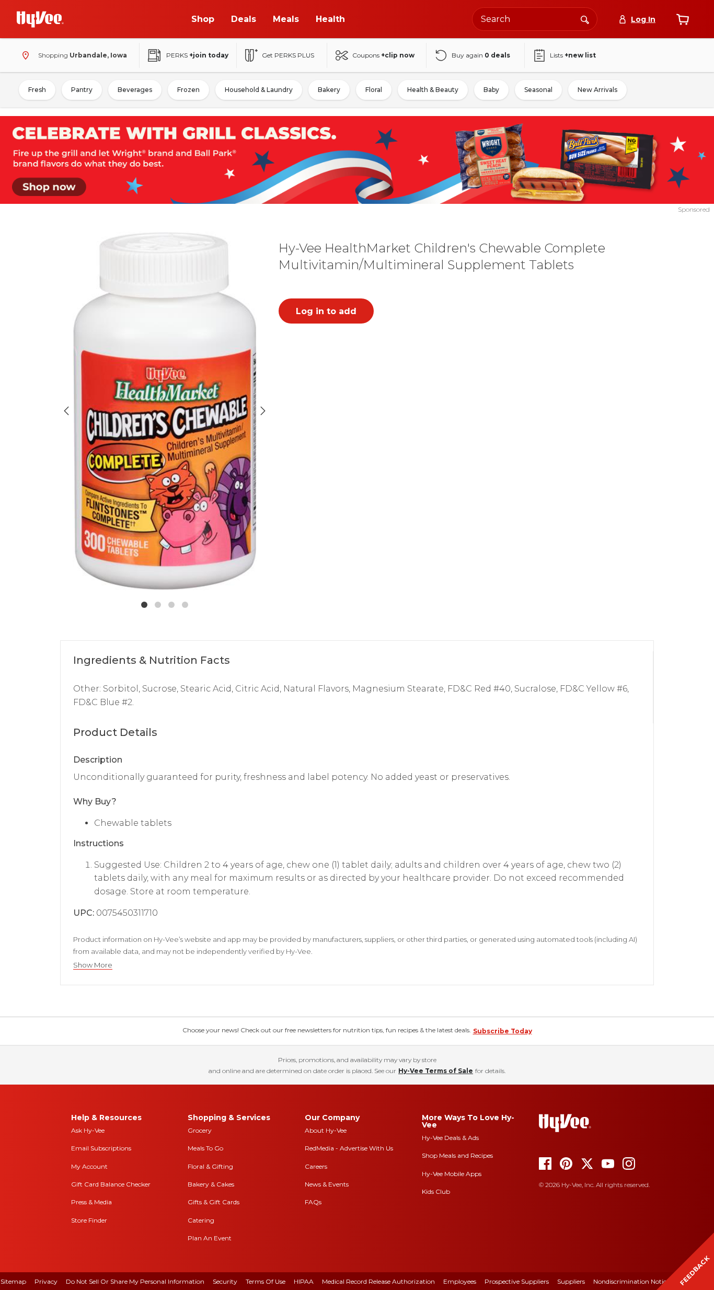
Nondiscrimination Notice (631, 1281)
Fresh (37, 90)
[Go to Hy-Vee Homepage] (40, 19)
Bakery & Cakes (211, 1184)
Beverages (135, 90)
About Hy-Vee (326, 1130)
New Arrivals (597, 90)
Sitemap (13, 1281)
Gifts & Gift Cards (213, 1202)
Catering (201, 1220)
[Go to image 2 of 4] (158, 604)
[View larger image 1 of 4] (165, 411)
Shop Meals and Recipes (457, 1155)
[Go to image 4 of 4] (185, 604)
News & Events (327, 1184)
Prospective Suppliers (517, 1281)
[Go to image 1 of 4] (144, 604)
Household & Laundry (259, 90)
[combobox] (534, 19)
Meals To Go (205, 1148)
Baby (491, 90)
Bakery (329, 90)
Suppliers (571, 1281)
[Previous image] (66, 411)
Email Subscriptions (101, 1148)
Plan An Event (210, 1238)
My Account (89, 1166)
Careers (316, 1166)
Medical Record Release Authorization (378, 1281)
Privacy (45, 1281)
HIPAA (304, 1281)
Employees (459, 1281)
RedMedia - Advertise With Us (349, 1148)
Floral (373, 90)
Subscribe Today (502, 1031)
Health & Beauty (432, 90)
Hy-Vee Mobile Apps (451, 1174)
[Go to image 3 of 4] (171, 604)
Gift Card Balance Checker (111, 1184)
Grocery (200, 1130)
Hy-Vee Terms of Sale (435, 1071)
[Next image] (263, 411)
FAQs (313, 1202)
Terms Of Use (265, 1281)
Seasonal (538, 90)
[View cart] (682, 19)
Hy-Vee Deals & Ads (450, 1138)
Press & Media (91, 1202)
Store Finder (89, 1220)
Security (225, 1281)
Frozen (188, 90)
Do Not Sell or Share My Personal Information (135, 1281)
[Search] (584, 19)
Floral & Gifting (210, 1166)
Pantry (82, 90)
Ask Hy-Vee (88, 1130)
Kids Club (436, 1191)
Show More (92, 965)
